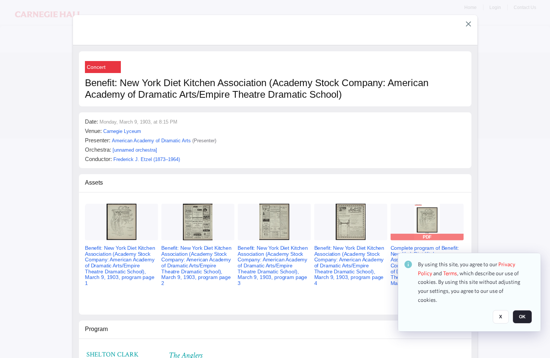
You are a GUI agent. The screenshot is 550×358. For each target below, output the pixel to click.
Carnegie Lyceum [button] (122, 131)
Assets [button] (94, 182)
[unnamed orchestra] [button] (135, 150)
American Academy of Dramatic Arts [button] (151, 140)
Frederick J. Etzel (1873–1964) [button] (146, 159)
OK (522, 317)
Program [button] (96, 329)
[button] (468, 23)
